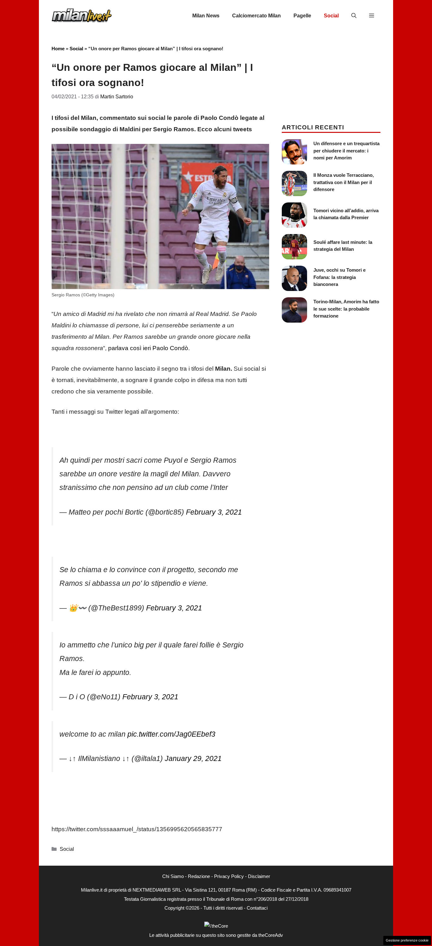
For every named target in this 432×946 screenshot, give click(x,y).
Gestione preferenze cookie (407, 940)
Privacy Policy (229, 876)
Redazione (199, 876)
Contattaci (257, 908)
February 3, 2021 (214, 512)
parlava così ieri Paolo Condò (148, 348)
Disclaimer (259, 876)
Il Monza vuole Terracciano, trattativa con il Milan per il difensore (343, 182)
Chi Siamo (173, 876)
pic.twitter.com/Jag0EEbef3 (171, 734)
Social (331, 15)
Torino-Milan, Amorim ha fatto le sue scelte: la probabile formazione (346, 308)
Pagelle (302, 15)
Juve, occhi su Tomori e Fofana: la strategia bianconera (339, 277)
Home (58, 48)
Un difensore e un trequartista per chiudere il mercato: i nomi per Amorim (346, 150)
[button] (354, 15)
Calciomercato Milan (256, 15)
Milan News (205, 15)
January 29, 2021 (193, 758)
